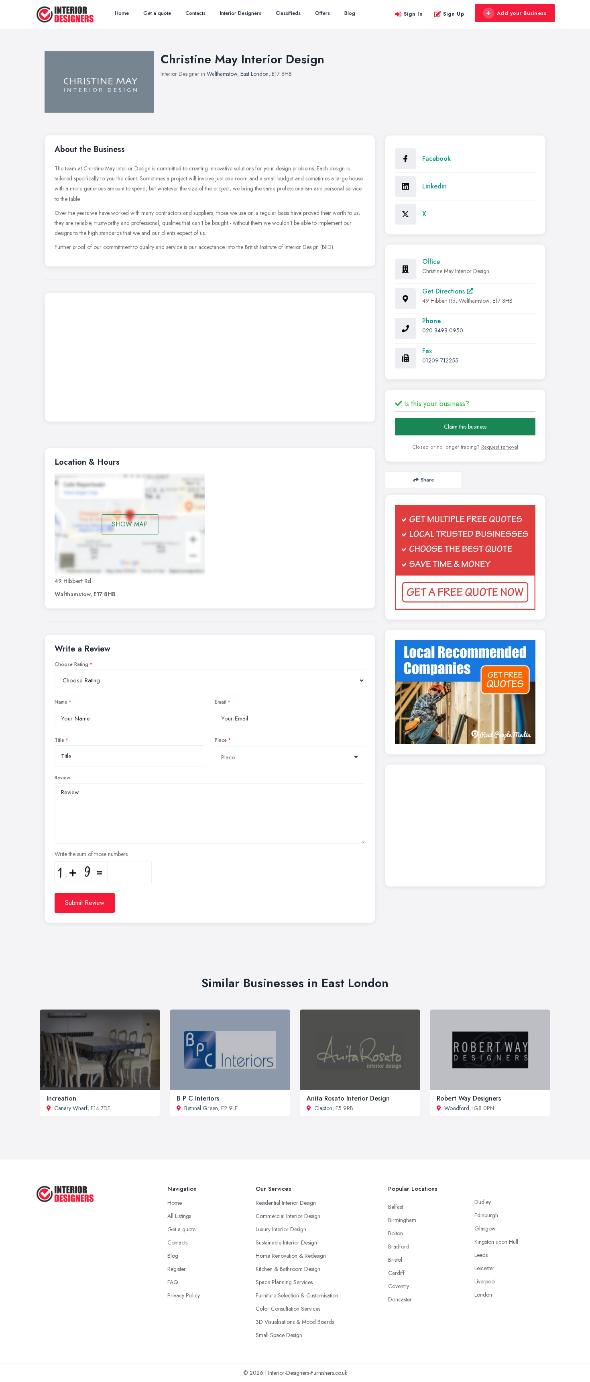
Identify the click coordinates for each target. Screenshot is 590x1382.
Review (62, 777)
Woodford (456, 1108)
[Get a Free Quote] (465, 557)
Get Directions (444, 291)
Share (427, 480)
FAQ (172, 1282)
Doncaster (400, 1299)
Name (61, 702)
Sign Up (453, 14)
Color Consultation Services (288, 1309)
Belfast (395, 1207)
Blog (349, 13)
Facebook (436, 158)
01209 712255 (440, 360)
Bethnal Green (201, 1108)
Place (221, 740)
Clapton (323, 1108)
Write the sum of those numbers (91, 854)
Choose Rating (71, 664)
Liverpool (485, 1281)
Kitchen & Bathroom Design (288, 1269)
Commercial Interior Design (288, 1216)
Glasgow (485, 1228)
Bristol (395, 1260)
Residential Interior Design (286, 1203)
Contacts (195, 13)
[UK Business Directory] (465, 692)
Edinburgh (486, 1215)
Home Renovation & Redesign (291, 1256)
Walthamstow (222, 74)
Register (176, 1269)
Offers (322, 13)
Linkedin (434, 186)
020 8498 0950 (442, 330)
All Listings (179, 1216)
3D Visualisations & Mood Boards (295, 1322)
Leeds (481, 1255)
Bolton (395, 1233)
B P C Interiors (198, 1098)
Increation (61, 1098)
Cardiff (396, 1273)
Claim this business (465, 427)
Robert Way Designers (469, 1098)
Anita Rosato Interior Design (348, 1098)
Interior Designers (240, 13)
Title (59, 740)
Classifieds (288, 13)
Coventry (398, 1286)
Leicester (484, 1268)
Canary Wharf (70, 1108)
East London (254, 74)
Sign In (413, 14)
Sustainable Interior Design (286, 1242)
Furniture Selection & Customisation (297, 1295)
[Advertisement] (210, 359)
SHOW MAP (130, 524)
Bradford (398, 1246)
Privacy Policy (183, 1295)
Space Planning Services (284, 1282)
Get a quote (157, 13)
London (483, 1295)
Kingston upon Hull (496, 1242)
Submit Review (84, 902)
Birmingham (402, 1220)
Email (220, 702)
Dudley (482, 1202)
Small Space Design (279, 1335)
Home (122, 13)
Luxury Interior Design (281, 1229)
